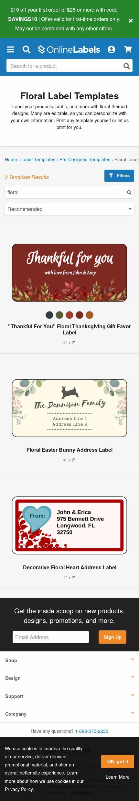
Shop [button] (11, 660)
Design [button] (13, 678)
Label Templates (38, 159)
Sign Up (113, 637)
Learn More (118, 777)
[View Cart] (127, 49)
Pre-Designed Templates (84, 159)
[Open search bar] (26, 49)
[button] (10, 49)
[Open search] (127, 66)
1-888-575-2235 (91, 731)
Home (11, 159)
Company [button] (16, 714)
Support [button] (14, 696)
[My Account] (111, 49)
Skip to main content (23, 23)
